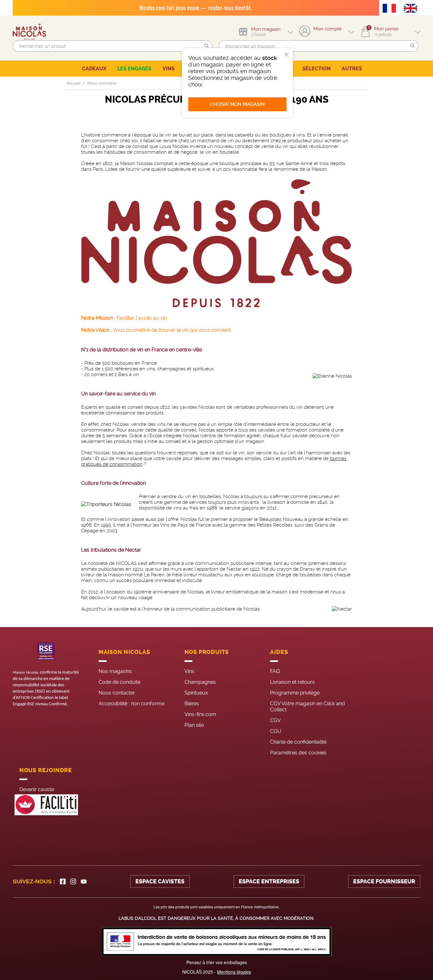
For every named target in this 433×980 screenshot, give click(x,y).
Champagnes (200, 682)
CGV (275, 720)
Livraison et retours (292, 682)
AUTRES (352, 69)
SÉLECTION (316, 69)
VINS (169, 69)
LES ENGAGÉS (134, 69)
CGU (275, 731)
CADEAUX (94, 69)
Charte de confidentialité (298, 742)
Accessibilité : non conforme (132, 704)
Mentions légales (234, 972)
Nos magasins (115, 671)
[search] (112, 46)
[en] (412, 9)
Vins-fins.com (200, 714)
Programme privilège (295, 693)
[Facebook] (63, 881)
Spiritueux (196, 693)
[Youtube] (84, 881)
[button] (206, 46)
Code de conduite (119, 682)
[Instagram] (73, 881)
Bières (191, 704)
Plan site (194, 725)
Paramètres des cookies (298, 753)
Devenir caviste (36, 789)
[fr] (391, 9)
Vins (189, 671)
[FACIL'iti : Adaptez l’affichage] (46, 805)
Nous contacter (117, 693)
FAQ (275, 671)
